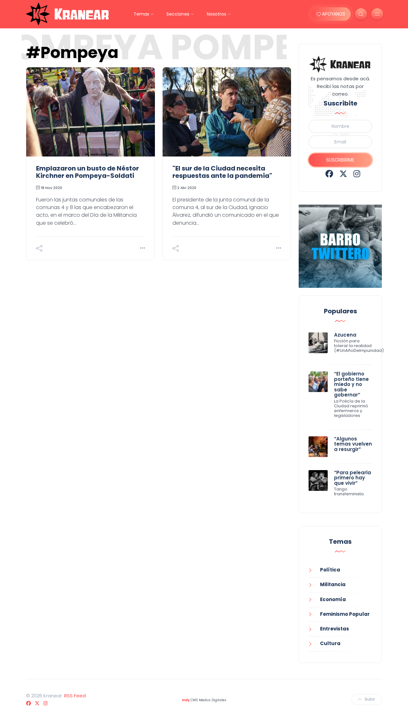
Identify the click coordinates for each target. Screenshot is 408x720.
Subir (370, 699)
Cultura (330, 643)
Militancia (333, 584)
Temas (141, 14)
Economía (333, 599)
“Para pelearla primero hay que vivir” (352, 477)
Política (330, 569)
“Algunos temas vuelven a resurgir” (353, 444)
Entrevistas (334, 628)
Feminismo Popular (345, 614)
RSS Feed (75, 695)
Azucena (345, 334)
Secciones (177, 14)
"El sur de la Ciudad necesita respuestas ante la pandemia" (222, 172)
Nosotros (216, 14)
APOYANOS (333, 14)
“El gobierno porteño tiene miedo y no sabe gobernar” (351, 384)
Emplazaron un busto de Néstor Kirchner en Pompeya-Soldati (87, 172)
